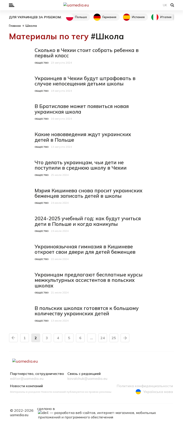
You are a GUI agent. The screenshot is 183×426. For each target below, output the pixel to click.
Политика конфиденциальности (145, 386)
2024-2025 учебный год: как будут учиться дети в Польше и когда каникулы (88, 221)
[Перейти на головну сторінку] (91, 5)
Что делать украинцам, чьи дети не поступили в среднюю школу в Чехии (81, 165)
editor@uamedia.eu (27, 379)
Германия (109, 17)
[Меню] (11, 5)
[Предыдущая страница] (13, 337)
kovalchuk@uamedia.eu (87, 379)
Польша (81, 17)
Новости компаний (26, 386)
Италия (165, 17)
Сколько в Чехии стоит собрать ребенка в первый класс (87, 53)
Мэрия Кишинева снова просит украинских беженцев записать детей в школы (88, 193)
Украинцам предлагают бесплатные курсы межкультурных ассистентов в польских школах (89, 280)
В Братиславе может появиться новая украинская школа (82, 109)
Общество (42, 62)
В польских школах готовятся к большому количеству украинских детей (87, 311)
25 (114, 338)
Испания (138, 17)
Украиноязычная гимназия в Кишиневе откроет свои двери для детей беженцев (85, 249)
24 (102, 338)
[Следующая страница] (125, 337)
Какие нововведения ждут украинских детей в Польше (83, 137)
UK (165, 5)
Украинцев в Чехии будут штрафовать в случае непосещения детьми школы (85, 81)
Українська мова (158, 391)
